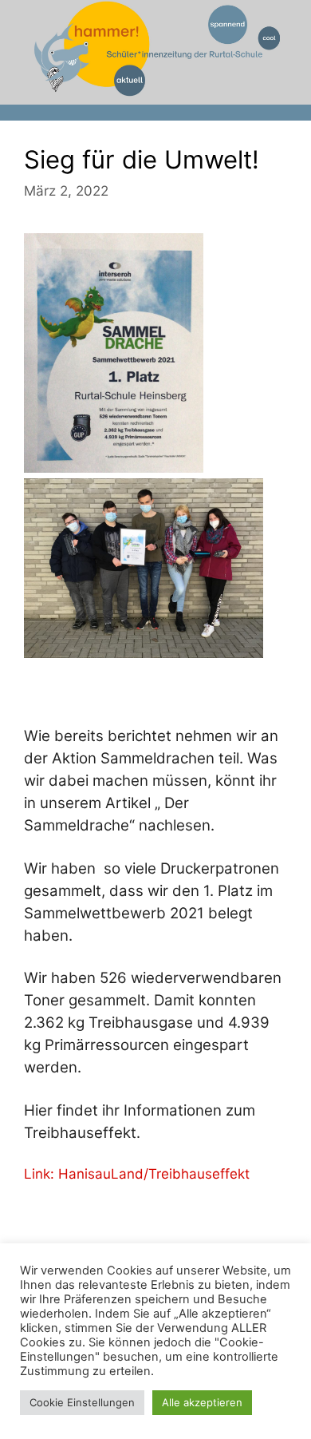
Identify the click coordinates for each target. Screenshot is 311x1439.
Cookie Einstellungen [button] (82, 1402)
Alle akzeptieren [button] (202, 1402)
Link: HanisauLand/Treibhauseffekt (137, 1174)
